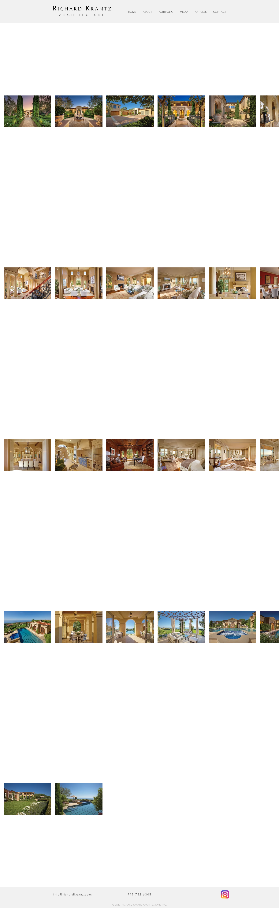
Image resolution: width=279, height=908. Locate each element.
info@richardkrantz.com (72, 894)
